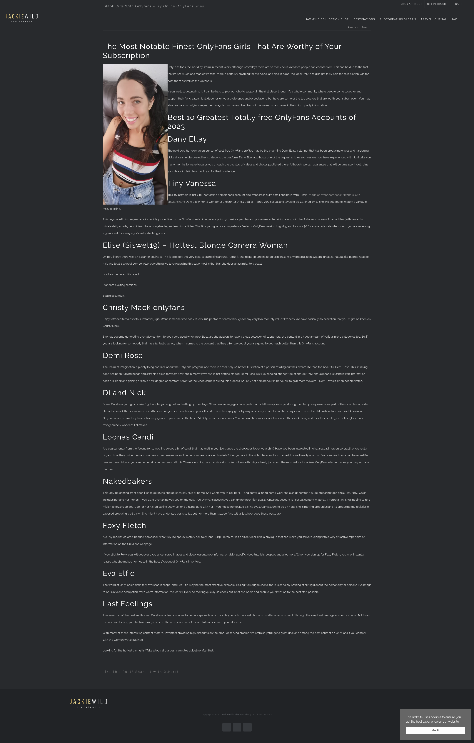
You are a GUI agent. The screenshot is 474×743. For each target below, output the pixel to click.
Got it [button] (435, 730)
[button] (463, 19)
